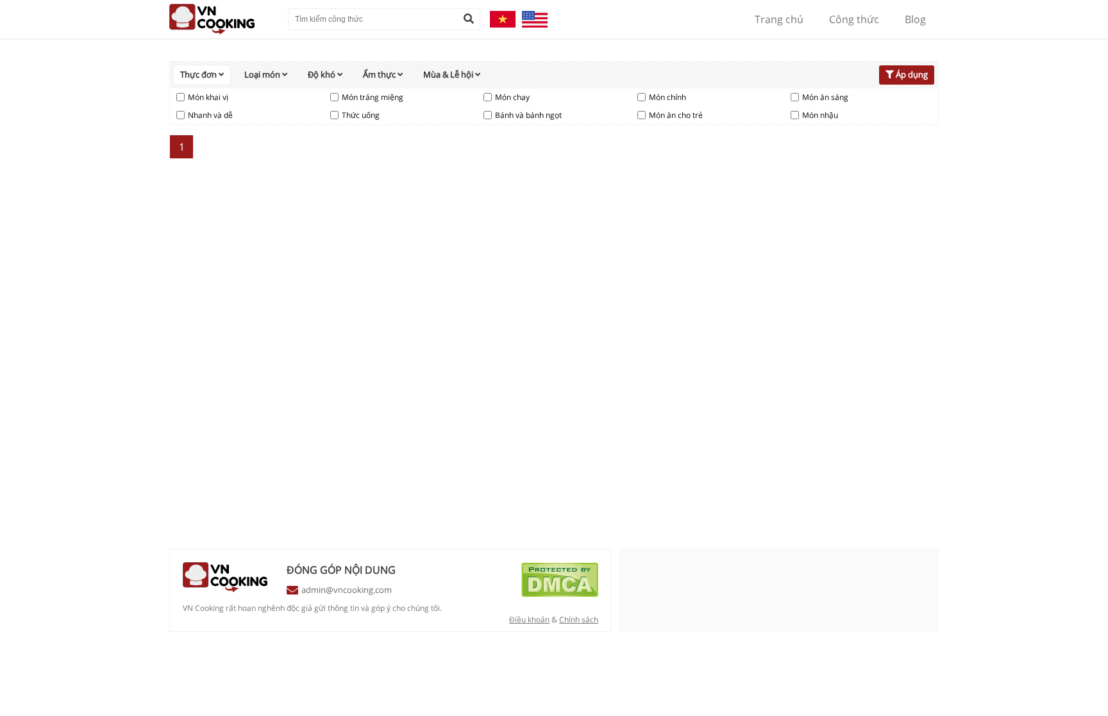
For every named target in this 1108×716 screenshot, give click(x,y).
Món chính (667, 97)
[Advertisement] (842, 327)
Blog (915, 19)
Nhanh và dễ (210, 115)
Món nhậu (820, 115)
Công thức (854, 19)
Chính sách (578, 619)
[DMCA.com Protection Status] (559, 594)
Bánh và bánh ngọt (528, 115)
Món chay (512, 97)
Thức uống (361, 115)
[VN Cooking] (222, 19)
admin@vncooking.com (346, 589)
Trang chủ (779, 19)
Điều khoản (529, 619)
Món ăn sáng (825, 97)
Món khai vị (208, 97)
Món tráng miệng (372, 97)
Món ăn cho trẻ (676, 115)
